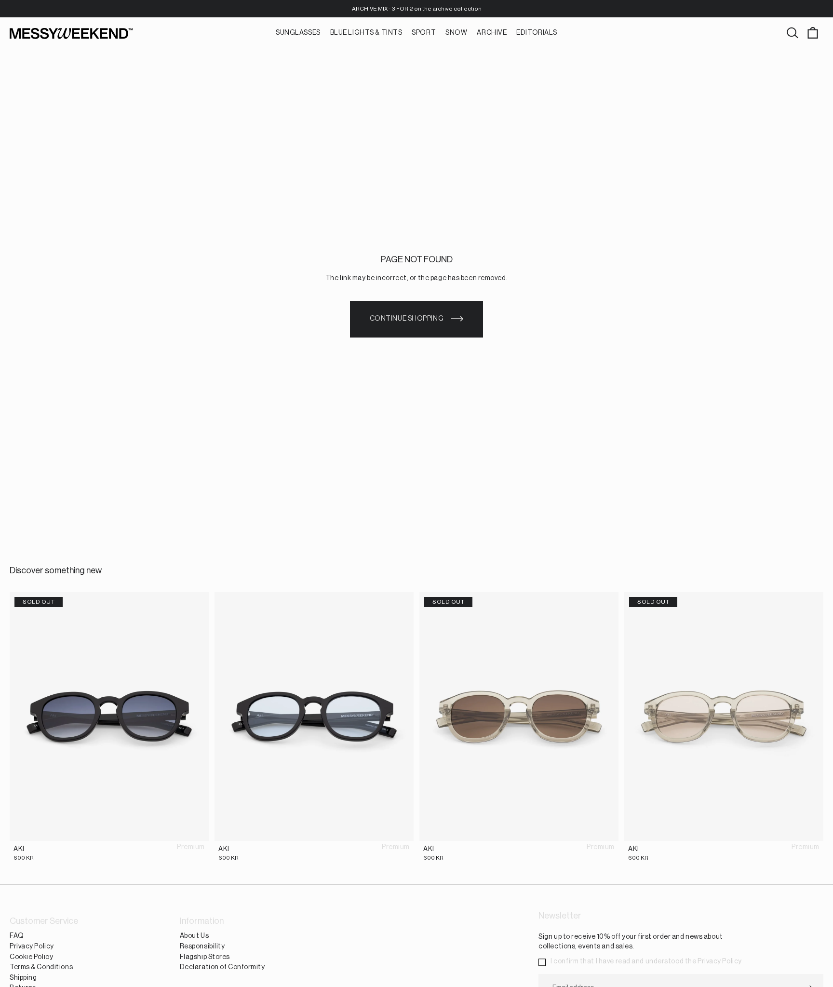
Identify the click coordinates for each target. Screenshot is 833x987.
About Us (194, 936)
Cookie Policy (31, 957)
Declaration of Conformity (222, 967)
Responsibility (202, 946)
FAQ (17, 936)
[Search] (792, 33)
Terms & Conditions (41, 967)
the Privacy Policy (713, 961)
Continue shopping (407, 318)
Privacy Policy (32, 946)
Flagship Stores (205, 957)
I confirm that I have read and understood (646, 961)
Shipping (23, 977)
